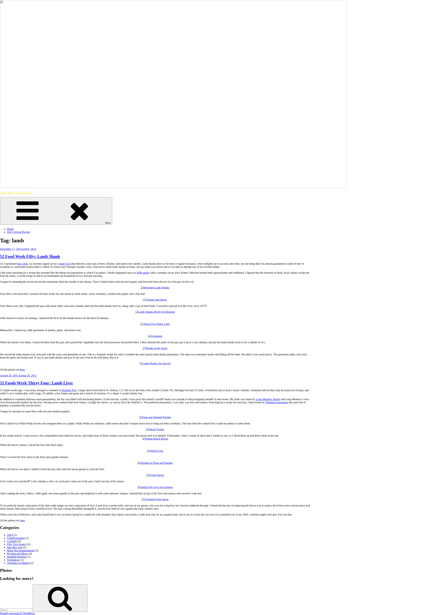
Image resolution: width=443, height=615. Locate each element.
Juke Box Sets (14, 547)
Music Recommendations (21, 550)
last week (22, 263)
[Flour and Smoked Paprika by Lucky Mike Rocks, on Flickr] (155, 417)
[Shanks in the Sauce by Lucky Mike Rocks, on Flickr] (155, 348)
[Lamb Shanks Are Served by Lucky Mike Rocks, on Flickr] (155, 363)
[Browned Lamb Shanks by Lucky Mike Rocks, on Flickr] (155, 287)
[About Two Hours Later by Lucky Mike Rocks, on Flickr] (155, 323)
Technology (13, 559)
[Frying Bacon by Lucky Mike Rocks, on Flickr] (155, 475)
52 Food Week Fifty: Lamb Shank (30, 256)
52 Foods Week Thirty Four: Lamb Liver (36, 383)
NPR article (143, 272)
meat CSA (65, 263)
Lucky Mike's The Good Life (16, 192)
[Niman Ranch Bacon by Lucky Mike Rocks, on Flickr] (155, 438)
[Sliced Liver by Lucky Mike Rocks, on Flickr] (155, 450)
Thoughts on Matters (18, 563)
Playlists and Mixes (17, 553)
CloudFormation (16, 538)
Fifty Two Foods (16, 544)
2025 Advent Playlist (18, 232)
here (22, 369)
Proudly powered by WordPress (17, 613)
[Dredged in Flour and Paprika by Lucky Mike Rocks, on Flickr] (155, 462)
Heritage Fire (69, 390)
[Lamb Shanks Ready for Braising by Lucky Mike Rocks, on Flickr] (155, 311)
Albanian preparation (276, 402)
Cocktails (12, 541)
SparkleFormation (16, 556)
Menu (108, 223)
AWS (10, 534)
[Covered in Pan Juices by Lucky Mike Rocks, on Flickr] (155, 499)
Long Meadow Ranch (268, 399)
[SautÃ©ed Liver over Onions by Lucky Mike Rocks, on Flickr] (155, 487)
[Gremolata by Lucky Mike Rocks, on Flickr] (155, 336)
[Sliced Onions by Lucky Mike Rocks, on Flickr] (155, 429)
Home (10, 228)
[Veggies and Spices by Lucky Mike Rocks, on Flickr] (155, 299)
